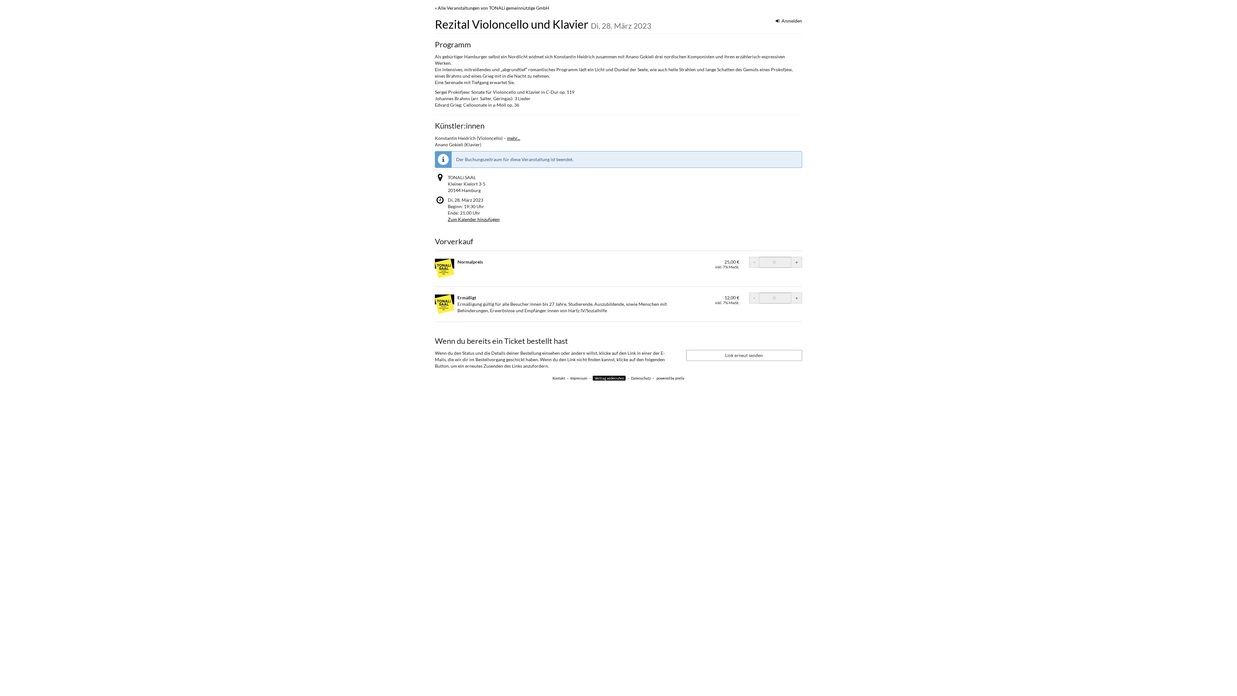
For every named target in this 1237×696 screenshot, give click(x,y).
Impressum (578, 378)
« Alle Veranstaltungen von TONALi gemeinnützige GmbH (492, 8)
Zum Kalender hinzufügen (474, 219)
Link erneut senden (744, 355)
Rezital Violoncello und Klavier (543, 24)
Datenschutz (641, 378)
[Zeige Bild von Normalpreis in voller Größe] (444, 268)
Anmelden (791, 21)
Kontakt (558, 378)
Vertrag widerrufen (609, 378)
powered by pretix (671, 378)
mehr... (513, 138)
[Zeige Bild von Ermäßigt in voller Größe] (444, 304)
